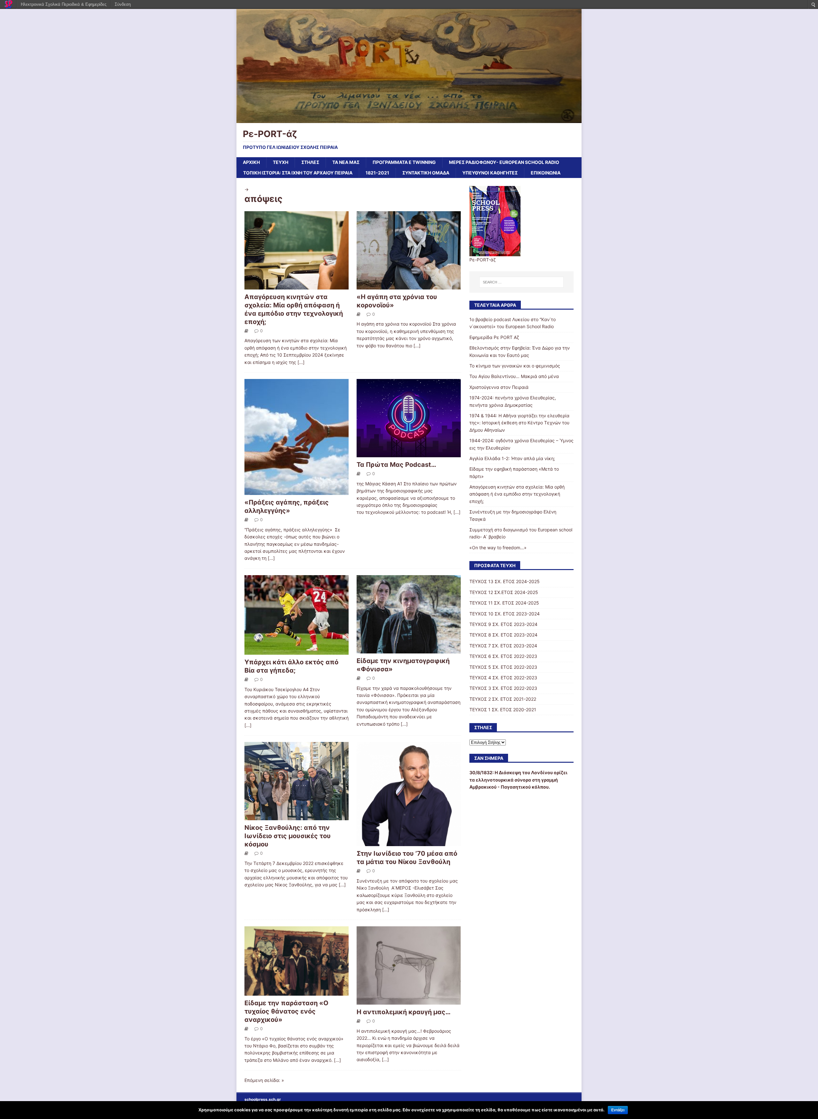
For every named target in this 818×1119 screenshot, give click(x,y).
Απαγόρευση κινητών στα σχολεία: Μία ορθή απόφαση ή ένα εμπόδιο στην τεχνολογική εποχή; (517, 494)
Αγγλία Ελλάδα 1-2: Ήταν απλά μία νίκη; (512, 458)
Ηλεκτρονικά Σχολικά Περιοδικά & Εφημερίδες (63, 4)
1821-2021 (377, 172)
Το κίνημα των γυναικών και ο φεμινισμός (514, 365)
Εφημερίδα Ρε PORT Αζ (494, 337)
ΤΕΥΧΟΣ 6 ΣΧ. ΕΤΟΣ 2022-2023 (503, 656)
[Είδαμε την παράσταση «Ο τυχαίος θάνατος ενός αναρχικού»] (296, 991)
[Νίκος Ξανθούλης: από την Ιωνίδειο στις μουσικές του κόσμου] (296, 816)
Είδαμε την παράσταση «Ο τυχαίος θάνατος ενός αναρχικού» (286, 1011)
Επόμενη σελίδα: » (264, 1080)
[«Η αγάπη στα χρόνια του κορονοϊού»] (409, 285)
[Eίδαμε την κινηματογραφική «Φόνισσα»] (409, 649)
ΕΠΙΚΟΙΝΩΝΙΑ (545, 172)
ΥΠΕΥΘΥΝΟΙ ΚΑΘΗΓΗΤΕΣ (490, 172)
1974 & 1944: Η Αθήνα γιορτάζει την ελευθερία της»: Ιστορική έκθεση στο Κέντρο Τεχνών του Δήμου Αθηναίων (519, 423)
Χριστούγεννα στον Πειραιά (499, 387)
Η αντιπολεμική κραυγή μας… (404, 1012)
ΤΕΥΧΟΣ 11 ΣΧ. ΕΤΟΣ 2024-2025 (504, 603)
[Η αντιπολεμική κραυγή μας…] (409, 1001)
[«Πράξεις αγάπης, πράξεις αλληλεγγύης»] (296, 491)
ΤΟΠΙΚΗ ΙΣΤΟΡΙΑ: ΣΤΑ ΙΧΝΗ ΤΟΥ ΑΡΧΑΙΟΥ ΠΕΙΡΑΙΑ (297, 172)
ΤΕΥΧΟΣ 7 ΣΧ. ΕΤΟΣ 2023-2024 (503, 645)
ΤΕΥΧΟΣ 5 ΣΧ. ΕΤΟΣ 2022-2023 (503, 667)
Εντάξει (617, 1110)
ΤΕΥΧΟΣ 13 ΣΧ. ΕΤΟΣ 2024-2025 (504, 581)
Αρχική (251, 162)
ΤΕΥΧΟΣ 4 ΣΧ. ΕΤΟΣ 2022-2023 (503, 677)
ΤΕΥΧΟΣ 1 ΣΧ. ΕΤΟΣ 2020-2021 (502, 709)
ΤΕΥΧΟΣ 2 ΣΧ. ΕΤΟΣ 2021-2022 (502, 699)
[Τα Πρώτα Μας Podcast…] (409, 453)
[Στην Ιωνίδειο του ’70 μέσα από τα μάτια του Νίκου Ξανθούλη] (409, 842)
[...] (301, 362)
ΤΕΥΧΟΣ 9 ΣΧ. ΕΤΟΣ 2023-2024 (503, 624)
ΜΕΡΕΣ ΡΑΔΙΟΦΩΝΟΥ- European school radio (504, 162)
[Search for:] (521, 282)
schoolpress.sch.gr (262, 1099)
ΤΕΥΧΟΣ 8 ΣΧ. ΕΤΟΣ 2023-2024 (503, 634)
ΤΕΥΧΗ (280, 162)
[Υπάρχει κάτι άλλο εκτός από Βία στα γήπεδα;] (296, 651)
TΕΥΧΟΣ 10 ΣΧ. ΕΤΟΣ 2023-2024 (504, 613)
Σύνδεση (123, 4)
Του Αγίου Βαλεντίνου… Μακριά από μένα (514, 376)
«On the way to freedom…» (498, 547)
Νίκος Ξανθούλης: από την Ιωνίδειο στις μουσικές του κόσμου (287, 836)
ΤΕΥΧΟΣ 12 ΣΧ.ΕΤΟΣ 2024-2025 (503, 592)
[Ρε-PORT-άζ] (409, 119)
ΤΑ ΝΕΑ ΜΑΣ (345, 162)
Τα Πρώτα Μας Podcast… (396, 464)
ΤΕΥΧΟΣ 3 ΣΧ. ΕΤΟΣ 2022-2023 (503, 688)
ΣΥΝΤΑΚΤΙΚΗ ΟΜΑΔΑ (425, 172)
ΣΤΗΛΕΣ (310, 162)
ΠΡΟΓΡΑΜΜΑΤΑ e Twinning (404, 162)
